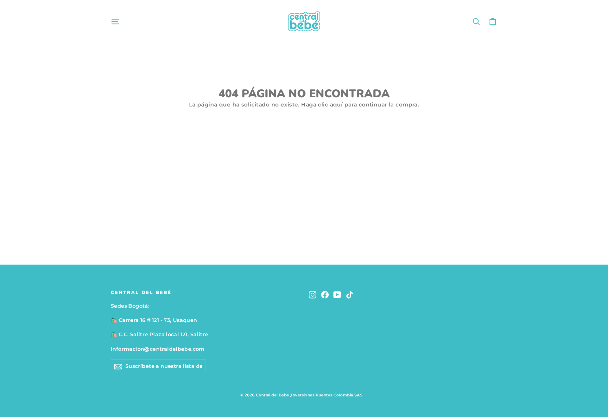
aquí (336, 104)
